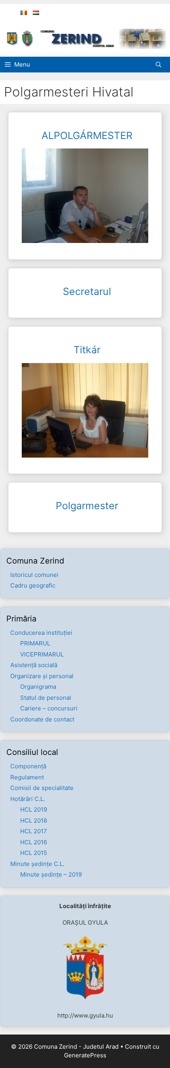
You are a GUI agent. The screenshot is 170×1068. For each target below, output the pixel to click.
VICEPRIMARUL (42, 654)
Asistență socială (33, 665)
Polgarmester (87, 506)
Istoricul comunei (34, 574)
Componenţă (28, 766)
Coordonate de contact (42, 719)
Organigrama (38, 686)
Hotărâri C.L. (27, 799)
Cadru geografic (32, 585)
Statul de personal (45, 697)
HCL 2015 (33, 853)
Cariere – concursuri (48, 708)
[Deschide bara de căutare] (160, 64)
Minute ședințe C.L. (37, 864)
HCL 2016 (33, 842)
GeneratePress (85, 1055)
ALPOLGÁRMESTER (87, 135)
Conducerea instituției (41, 632)
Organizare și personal (42, 676)
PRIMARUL (35, 643)
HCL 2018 (33, 820)
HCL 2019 (33, 809)
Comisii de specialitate (42, 788)
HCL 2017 (33, 831)
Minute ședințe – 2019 (51, 874)
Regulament (27, 777)
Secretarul (87, 291)
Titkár (87, 350)
